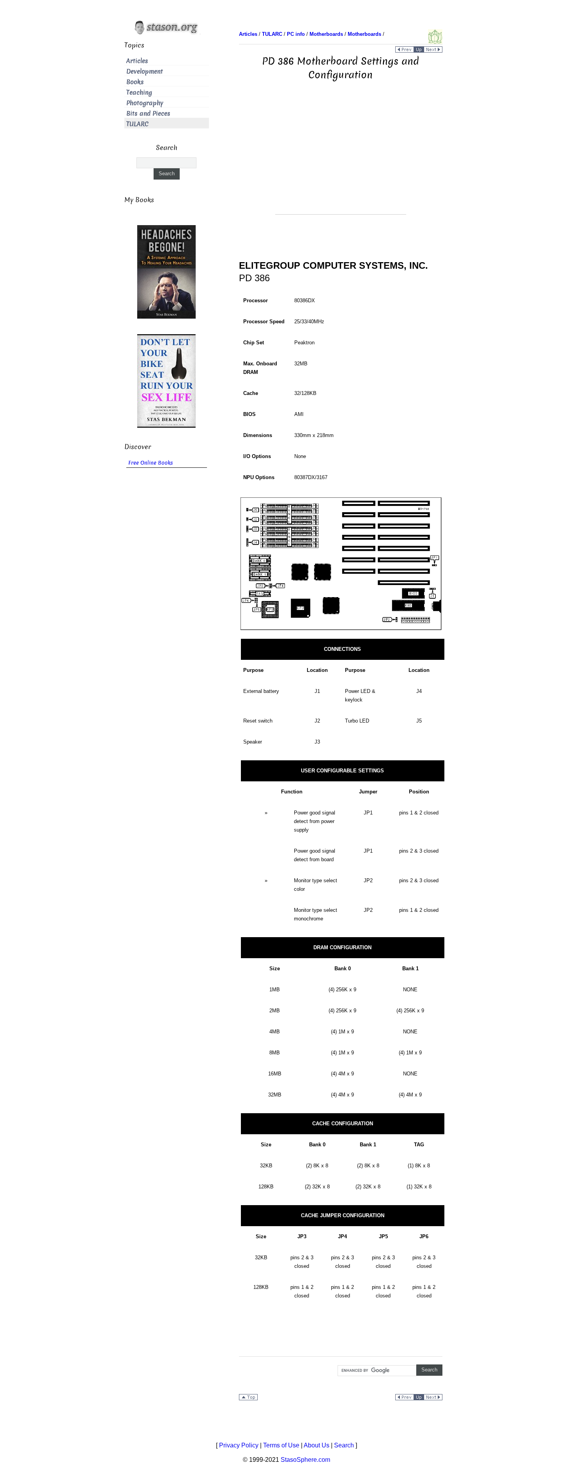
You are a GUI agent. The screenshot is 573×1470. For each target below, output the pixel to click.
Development (144, 71)
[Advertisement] (340, 159)
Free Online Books (150, 463)
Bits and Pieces (148, 113)
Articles (137, 61)
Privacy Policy (238, 1445)
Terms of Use (281, 1445)
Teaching (139, 92)
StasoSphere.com (305, 1459)
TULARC (137, 124)
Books (135, 82)
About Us (316, 1445)
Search (344, 1445)
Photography (144, 103)
